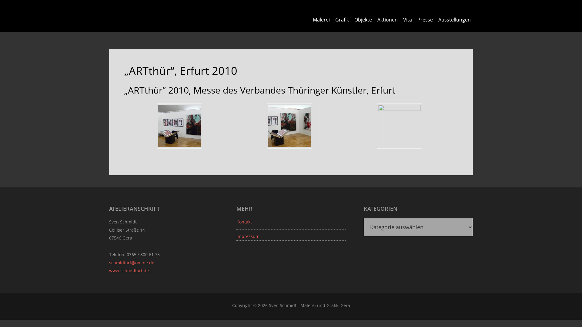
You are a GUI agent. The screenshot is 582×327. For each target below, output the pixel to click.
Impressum (247, 236)
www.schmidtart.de (129, 270)
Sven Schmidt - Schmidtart (144, 15)
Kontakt (244, 222)
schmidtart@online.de (131, 263)
